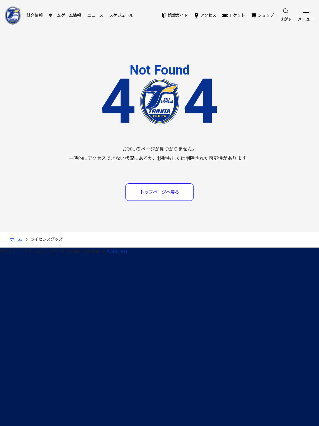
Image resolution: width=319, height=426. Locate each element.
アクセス (208, 15)
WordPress (117, 251)
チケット (237, 15)
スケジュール (121, 15)
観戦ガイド (178, 15)
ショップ (266, 15)
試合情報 (34, 15)
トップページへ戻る (159, 192)
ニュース (95, 15)
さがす (286, 19)
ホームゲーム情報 (65, 15)
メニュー (306, 19)
